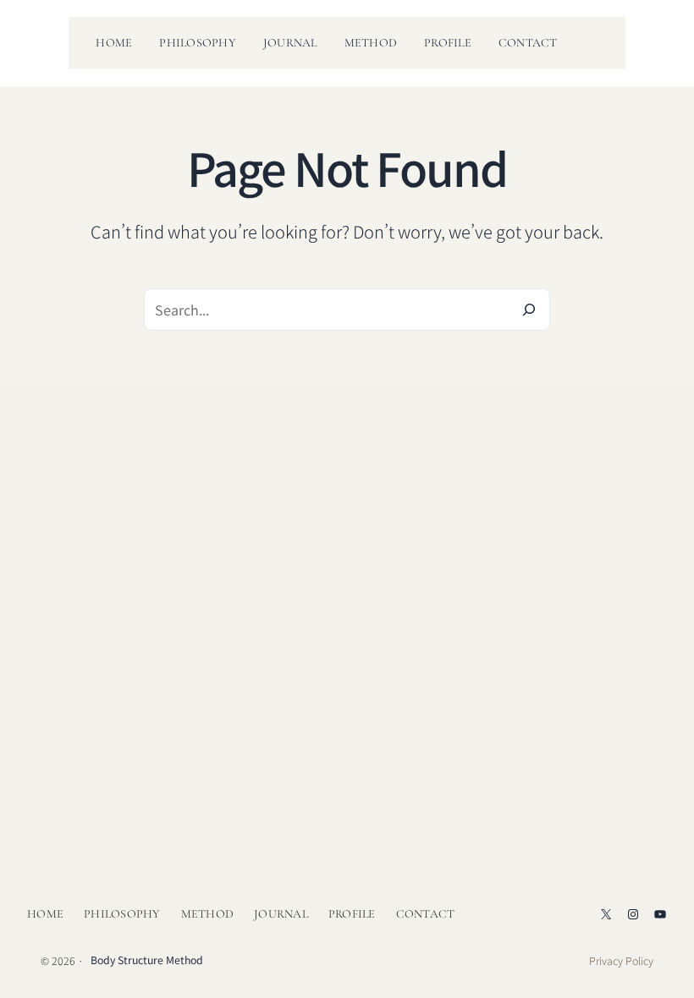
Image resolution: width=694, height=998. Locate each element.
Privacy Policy (621, 960)
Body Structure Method (147, 960)
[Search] (529, 309)
